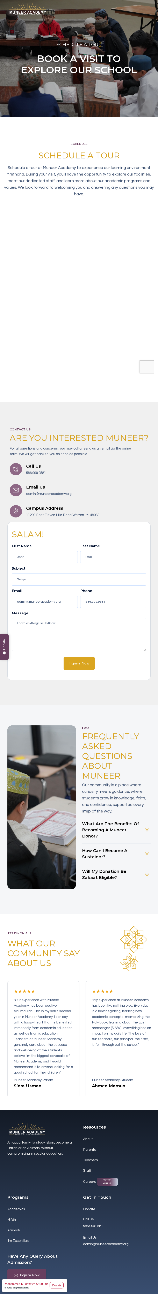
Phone (86, 591)
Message (20, 613)
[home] (28, 9)
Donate (4, 644)
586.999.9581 (36, 473)
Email (17, 591)
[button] (146, 9)
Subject (18, 568)
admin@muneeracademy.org (49, 494)
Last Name (90, 546)
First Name (22, 546)
